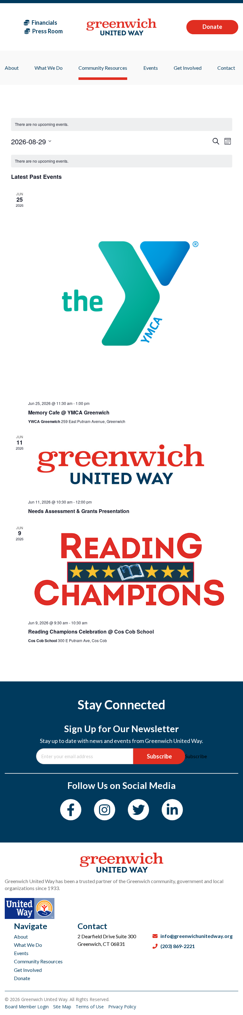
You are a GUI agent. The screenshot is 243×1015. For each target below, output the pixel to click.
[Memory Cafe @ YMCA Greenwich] (130, 293)
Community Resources (38, 961)
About (21, 937)
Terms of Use (90, 1007)
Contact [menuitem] (226, 68)
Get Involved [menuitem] (188, 68)
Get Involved (28, 970)
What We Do (28, 945)
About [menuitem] (12, 68)
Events (21, 953)
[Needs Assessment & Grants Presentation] (130, 464)
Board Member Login (27, 1007)
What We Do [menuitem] (48, 68)
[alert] (121, 161)
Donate (212, 26)
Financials (44, 22)
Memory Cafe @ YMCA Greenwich (68, 412)
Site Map (62, 1007)
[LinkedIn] (172, 809)
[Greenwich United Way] (121, 27)
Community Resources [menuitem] (102, 68)
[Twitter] (138, 809)
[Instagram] (104, 809)
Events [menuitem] (150, 68)
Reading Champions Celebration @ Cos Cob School (91, 631)
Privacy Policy (122, 1007)
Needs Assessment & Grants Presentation (78, 511)
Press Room (47, 31)
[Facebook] (70, 809)
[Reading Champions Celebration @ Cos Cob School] (130, 570)
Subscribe (159, 756)
